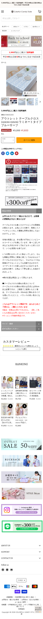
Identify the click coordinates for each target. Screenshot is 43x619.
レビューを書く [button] (21, 349)
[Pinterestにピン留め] (16, 153)
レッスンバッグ (15, 30)
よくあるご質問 (20, 602)
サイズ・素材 (7, 324)
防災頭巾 (4, 30)
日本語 (20, 580)
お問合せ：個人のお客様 (10, 599)
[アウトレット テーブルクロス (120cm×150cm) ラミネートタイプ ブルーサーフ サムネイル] (5, 102)
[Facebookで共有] (3, 153)
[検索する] (38, 18)
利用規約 (21, 609)
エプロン (26, 26)
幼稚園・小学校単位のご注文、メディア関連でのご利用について (20, 605)
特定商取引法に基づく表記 (24, 597)
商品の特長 (6, 211)
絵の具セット (36, 26)
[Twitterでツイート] (7, 153)
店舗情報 (9, 597)
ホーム (3, 62)
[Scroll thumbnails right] (40, 101)
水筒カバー (16, 26)
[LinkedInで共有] (12, 153)
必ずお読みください (10, 328)
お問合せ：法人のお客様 (30, 599)
